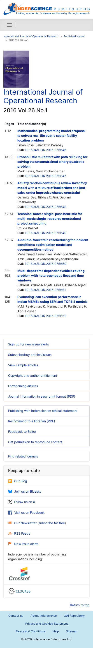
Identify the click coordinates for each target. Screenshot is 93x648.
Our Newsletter (25, 523)
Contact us (15, 615)
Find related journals (23, 456)
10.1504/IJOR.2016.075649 (45, 233)
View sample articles (23, 365)
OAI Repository (74, 615)
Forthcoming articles (23, 386)
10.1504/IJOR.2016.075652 (45, 316)
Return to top (79, 605)
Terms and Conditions (31, 631)
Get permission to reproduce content (35, 442)
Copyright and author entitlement (32, 375)
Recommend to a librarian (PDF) (31, 421)
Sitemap (71, 631)
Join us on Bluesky (28, 491)
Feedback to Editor (22, 431)
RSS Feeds (22, 533)
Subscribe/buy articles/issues (29, 355)
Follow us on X (24, 502)
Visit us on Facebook (29, 512)
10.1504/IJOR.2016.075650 (45, 264)
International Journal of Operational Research (30, 36)
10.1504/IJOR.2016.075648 (45, 207)
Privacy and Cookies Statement (46, 623)
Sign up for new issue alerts (28, 344)
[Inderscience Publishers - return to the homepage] (46, 7)
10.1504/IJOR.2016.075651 (45, 290)
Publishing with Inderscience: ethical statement (42, 411)
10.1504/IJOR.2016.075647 (45, 176)
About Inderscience (43, 615)
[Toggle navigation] (9, 25)
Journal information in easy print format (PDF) (41, 396)
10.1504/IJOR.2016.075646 (45, 150)
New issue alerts (26, 544)
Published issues (74, 36)
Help (56, 631)
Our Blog (20, 481)
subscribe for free (52, 523)
